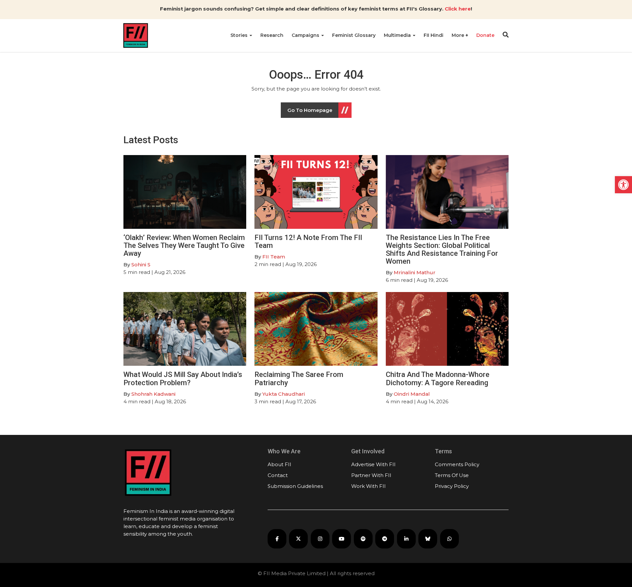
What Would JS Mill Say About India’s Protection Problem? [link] (182, 378)
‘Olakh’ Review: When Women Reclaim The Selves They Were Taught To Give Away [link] (184, 245)
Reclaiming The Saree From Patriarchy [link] (298, 378)
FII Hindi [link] (433, 35)
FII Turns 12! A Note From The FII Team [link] (308, 241)
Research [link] (271, 35)
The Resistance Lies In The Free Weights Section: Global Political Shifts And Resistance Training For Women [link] (442, 249)
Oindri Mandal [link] (412, 394)
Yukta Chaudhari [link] (283, 394)
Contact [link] (278, 475)
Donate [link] (485, 35)
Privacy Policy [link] (452, 486)
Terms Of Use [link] (452, 475)
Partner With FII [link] (371, 475)
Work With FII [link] (368, 486)
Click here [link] (458, 9)
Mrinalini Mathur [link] (414, 272)
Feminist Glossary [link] (354, 35)
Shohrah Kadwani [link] (153, 394)
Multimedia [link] (398, 35)
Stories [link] (239, 35)
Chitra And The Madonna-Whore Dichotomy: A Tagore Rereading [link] (437, 378)
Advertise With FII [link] (373, 464)
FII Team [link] (273, 256)
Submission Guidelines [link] (295, 486)
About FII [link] (279, 464)
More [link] (458, 35)
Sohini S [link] (140, 264)
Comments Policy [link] (457, 464)
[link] (623, 184)
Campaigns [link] (306, 35)
